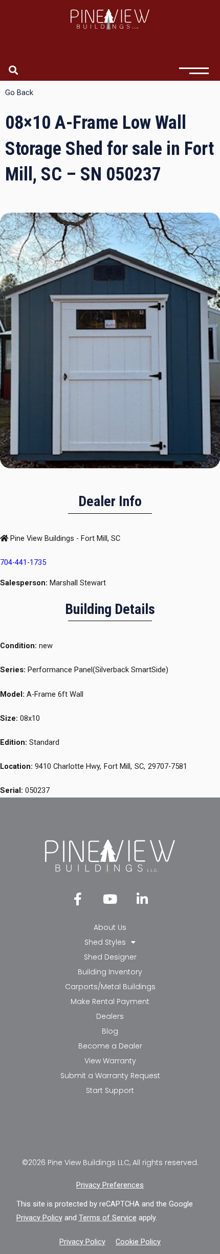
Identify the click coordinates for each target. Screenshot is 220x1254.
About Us (110, 927)
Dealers (110, 1016)
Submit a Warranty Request (110, 1075)
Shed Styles (105, 942)
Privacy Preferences (110, 1185)
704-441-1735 (23, 562)
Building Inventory (110, 972)
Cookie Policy (138, 1241)
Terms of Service (108, 1217)
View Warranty (110, 1061)
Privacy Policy (39, 1217)
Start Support (110, 1090)
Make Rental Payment (110, 1001)
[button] (13, 69)
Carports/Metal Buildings (110, 987)
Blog (110, 1031)
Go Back (19, 92)
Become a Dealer (110, 1046)
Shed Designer (110, 957)
